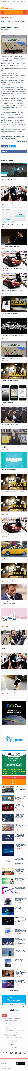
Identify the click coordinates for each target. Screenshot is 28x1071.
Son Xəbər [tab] (14, 777)
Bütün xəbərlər (14, 990)
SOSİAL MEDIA (21, 21)
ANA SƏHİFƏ (3, 1)
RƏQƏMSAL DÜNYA (12, 21)
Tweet (13, 146)
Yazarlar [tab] (14, 783)
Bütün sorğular (14, 1047)
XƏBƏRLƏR (22, 1)
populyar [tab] (14, 780)
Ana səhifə (3, 21)
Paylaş (5, 146)
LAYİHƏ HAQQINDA (11, 1)
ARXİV (18, 1)
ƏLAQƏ (2, 3)
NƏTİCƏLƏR (14, 1044)
